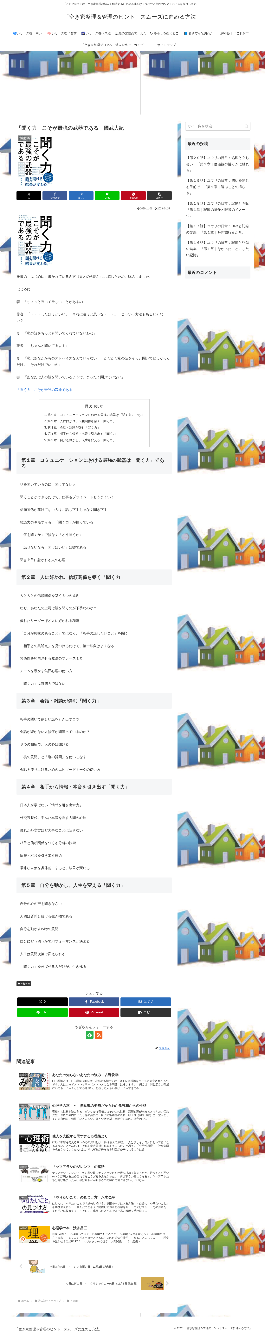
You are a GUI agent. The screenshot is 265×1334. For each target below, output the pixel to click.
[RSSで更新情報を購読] (98, 1035)
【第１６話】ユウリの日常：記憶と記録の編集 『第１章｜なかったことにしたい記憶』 (217, 249)
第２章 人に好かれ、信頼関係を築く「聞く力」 (82, 421)
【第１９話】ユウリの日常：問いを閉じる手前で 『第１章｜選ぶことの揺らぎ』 (217, 187)
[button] (159, 195)
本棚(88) (25, 983)
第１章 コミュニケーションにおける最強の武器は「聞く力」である (96, 415)
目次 (88, 406)
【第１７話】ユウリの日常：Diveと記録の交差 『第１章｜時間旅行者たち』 (217, 229)
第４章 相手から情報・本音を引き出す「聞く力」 (83, 433)
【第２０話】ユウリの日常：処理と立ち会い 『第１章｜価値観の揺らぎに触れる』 (217, 164)
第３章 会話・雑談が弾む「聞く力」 (74, 427)
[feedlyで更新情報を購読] (90, 1035)
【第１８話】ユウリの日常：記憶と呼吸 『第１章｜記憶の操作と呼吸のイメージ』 (218, 209)
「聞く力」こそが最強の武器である (44, 390)
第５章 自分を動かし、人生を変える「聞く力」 (82, 440)
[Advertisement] (132, 83)
